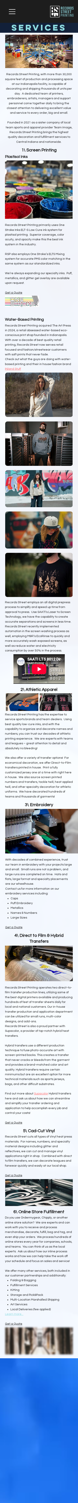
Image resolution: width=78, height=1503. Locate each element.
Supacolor (41, 1093)
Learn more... (14, 1314)
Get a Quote (13, 292)
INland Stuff (13, 368)
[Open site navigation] (12, 11)
